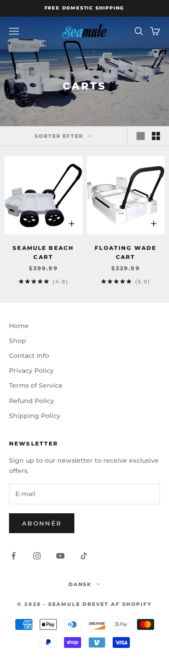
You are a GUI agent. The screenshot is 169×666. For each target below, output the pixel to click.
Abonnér (41, 523)
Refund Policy (31, 401)
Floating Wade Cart (125, 252)
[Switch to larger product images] (141, 136)
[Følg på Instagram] (36, 555)
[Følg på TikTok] (83, 555)
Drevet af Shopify (117, 604)
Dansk (80, 584)
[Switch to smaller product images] (156, 136)
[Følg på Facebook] (13, 555)
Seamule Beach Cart (43, 252)
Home (19, 326)
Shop (17, 341)
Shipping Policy (34, 416)
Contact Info (29, 356)
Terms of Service (36, 385)
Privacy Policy (31, 370)
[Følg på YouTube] (60, 555)
